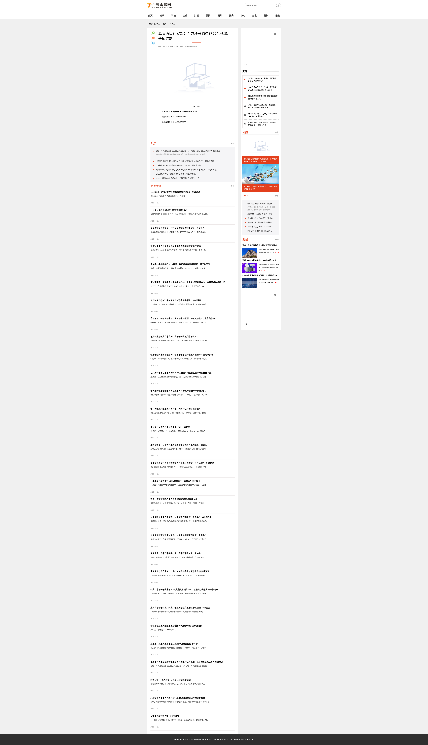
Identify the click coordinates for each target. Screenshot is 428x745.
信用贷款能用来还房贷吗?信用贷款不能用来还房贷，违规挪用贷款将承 (178, 521)
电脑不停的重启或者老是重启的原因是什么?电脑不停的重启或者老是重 (178, 666)
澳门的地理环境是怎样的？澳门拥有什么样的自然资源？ (175, 409)
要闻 (208, 15)
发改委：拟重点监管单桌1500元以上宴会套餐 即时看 (174, 644)
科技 (173, 15)
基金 (254, 15)
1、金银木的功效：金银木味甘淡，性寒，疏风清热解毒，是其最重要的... (179, 720)
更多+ (233, 143)
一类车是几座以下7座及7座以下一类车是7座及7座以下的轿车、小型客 (178, 485)
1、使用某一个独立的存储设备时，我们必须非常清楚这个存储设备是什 (178, 304)
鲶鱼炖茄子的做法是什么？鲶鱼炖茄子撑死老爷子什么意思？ (177, 228)
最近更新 (156, 186)
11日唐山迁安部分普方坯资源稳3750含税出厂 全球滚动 (175, 192)
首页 (150, 15)
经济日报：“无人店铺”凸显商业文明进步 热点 (170, 680)
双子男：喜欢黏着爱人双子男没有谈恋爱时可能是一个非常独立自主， (178, 286)
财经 (196, 15)
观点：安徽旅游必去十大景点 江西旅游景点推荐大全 (173, 499)
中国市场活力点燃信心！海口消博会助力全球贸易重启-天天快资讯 (179, 571)
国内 (231, 15)
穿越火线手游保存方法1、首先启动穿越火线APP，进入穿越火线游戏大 (178, 268)
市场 (164, 24)
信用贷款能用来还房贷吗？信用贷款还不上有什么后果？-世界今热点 (180, 517)
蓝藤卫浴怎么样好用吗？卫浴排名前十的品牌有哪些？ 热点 (265, 260)
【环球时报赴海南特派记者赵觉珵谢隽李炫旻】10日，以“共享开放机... (178, 575)
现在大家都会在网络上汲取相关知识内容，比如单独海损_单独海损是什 (178, 449)
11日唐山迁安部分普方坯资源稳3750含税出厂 (168, 196)
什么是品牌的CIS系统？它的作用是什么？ (169, 210)
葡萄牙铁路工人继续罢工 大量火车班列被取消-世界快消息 (176, 626)
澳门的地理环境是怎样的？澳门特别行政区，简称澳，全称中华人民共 (178, 413)
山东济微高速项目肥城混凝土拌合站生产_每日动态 (262, 275)
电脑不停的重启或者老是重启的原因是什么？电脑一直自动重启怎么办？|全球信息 (186, 662)
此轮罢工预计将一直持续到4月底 (163, 630)
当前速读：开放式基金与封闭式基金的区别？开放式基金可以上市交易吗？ (183, 318)
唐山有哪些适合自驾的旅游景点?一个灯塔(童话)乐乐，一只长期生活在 (178, 467)
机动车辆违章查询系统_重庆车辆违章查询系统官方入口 (263, 97)
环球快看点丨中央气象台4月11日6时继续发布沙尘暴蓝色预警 (177, 698)
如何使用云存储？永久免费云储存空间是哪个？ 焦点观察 (175, 300)
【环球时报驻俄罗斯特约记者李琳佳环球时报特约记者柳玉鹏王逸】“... (178, 612)
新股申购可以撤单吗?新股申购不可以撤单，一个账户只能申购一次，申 (178, 395)
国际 (220, 15)
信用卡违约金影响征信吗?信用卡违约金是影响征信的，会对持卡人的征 (178, 359)
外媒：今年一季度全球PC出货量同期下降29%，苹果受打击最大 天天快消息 (184, 590)
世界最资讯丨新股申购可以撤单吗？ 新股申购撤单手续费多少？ (178, 391)
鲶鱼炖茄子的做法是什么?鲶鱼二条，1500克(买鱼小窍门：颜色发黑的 (178, 232)
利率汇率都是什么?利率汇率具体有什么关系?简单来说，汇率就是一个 (178, 557)
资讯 (162, 15)
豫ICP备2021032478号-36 (223, 739)
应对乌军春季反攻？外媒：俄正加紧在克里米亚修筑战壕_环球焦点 (180, 608)
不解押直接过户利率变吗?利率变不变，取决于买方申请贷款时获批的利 (178, 341)
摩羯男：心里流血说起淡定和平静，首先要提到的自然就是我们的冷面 (178, 377)
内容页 (172, 24)
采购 (277, 15)
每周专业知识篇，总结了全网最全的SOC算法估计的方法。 (262, 115)
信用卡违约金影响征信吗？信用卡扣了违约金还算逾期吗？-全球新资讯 (181, 355)
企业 (185, 15)
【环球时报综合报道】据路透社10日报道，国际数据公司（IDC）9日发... (179, 594)
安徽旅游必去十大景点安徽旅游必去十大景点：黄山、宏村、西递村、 (178, 503)
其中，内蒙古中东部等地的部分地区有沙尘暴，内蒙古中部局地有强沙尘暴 (179, 702)
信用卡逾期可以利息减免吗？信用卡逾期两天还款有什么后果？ (178, 535)
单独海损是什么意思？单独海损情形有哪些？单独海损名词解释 (178, 445)
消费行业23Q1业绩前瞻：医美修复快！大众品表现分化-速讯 (262, 106)
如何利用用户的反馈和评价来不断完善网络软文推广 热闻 (175, 246)
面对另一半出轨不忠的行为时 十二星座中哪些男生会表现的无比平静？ (181, 373)
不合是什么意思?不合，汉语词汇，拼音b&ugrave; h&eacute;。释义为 (178, 431)
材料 (266, 15)
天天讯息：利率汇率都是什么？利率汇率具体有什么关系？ (176, 553)
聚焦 (153, 143)
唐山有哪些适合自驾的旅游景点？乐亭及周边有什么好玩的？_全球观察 (182, 463)
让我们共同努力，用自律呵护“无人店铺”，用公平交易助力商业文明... (177, 684)
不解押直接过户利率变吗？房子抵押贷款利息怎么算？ (174, 337)
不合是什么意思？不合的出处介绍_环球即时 (170, 427)
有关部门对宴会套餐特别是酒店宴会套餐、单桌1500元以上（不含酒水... (179, 648)
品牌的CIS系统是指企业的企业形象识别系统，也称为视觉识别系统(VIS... (179, 214)
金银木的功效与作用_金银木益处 (165, 716)
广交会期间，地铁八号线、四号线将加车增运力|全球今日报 (262, 124)
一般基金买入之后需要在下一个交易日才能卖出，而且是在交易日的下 (178, 322)
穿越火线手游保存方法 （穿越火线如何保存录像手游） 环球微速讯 (180, 264)
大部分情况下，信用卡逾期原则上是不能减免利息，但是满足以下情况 (178, 539)
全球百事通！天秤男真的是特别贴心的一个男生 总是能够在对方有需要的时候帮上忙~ (188, 282)
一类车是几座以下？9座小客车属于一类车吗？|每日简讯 (175, 481)
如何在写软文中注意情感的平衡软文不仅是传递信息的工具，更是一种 (178, 250)
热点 (243, 15)
